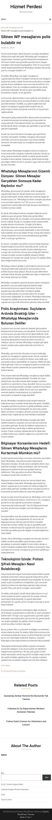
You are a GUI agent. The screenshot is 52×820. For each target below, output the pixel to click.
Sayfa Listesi (6, 799)
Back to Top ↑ (26, 817)
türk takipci (5, 665)
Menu (3, 19)
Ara (2, 773)
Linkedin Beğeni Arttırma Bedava (15, 789)
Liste (3, 794)
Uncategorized (15, 28)
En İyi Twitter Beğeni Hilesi (12, 784)
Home (3, 28)
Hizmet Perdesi (26, 6)
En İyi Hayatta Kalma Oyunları (13, 671)
